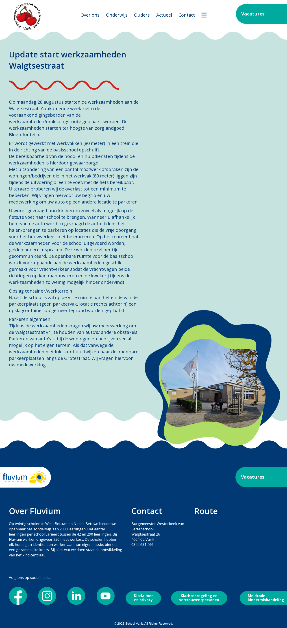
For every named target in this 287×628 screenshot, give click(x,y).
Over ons (90, 15)
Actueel (164, 15)
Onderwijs (117, 15)
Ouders (142, 15)
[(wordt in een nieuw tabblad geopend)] (24, 477)
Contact (186, 15)
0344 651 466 (142, 544)
